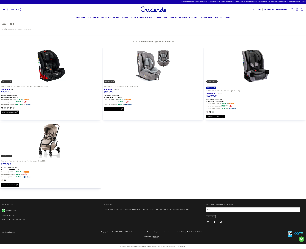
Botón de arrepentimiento (194, 232)
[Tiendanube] (151, 237)
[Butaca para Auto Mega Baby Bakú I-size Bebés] (120, 66)
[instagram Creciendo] (208, 222)
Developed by (8, 232)
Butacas (116, 17)
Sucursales (269, 9)
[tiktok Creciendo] (221, 222)
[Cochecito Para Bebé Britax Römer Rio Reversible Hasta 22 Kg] (18, 140)
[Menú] (4, 10)
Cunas (125, 17)
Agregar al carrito (9, 112)
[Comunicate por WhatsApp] (301, 239)
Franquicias (281, 9)
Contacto (145, 209)
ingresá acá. (181, 232)
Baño (216, 17)
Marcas (96, 17)
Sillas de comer (160, 17)
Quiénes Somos (109, 209)
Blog (151, 209)
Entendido (181, 246)
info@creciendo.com (9, 215)
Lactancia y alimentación (141, 17)
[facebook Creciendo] (214, 222)
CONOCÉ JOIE (14, 9)
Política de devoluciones (162, 209)
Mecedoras (193, 17)
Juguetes (173, 17)
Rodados (183, 17)
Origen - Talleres (83, 17)
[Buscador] (292, 10)
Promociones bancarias (181, 209)
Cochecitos (106, 17)
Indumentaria (206, 17)
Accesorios (225, 17)
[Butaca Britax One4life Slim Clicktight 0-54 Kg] (223, 66)
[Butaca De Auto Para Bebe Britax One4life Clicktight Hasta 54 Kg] (18, 66)
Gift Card (257, 9)
